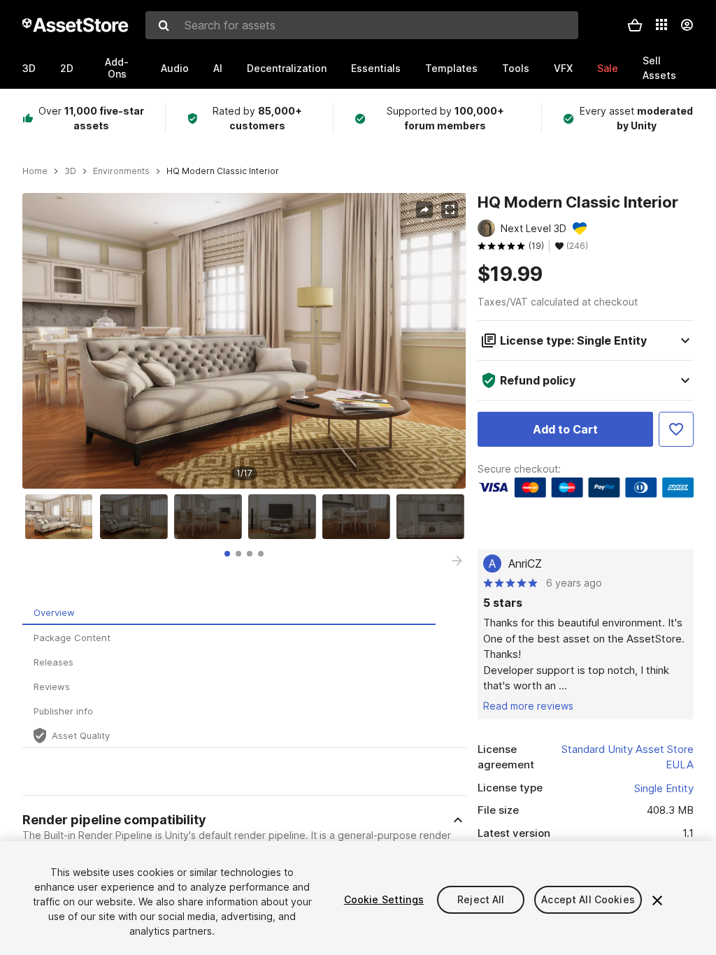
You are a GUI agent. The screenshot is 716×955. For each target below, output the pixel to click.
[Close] (657, 900)
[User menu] (687, 25)
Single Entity (664, 788)
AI (217, 68)
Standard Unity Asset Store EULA (627, 757)
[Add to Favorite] (676, 429)
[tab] (227, 554)
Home (35, 171)
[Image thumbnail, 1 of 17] (62, 516)
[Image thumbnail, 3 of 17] (211, 516)
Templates (451, 68)
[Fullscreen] (449, 209)
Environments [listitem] (121, 171)
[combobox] (361, 25)
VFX (563, 68)
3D (29, 68)
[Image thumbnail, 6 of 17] (433, 516)
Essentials (376, 68)
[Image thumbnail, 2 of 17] (137, 516)
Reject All (480, 899)
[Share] (424, 209)
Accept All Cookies (588, 899)
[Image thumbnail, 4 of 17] (285, 516)
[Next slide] (457, 561)
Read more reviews (528, 706)
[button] (634, 25)
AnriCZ (525, 563)
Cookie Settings (384, 899)
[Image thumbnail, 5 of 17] (359, 516)
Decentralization (287, 68)
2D (66, 68)
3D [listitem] (70, 171)
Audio (175, 68)
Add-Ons (117, 68)
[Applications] (661, 24)
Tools (515, 68)
